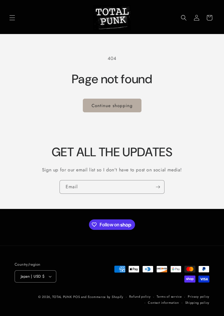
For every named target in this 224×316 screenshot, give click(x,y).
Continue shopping (112, 105)
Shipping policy (197, 302)
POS (76, 296)
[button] (12, 17)
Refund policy (139, 296)
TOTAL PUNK (62, 296)
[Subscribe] (157, 187)
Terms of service (169, 296)
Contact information (163, 302)
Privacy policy (198, 296)
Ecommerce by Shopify (105, 296)
